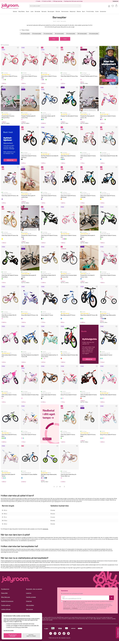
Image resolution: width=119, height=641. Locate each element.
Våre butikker (30, 605)
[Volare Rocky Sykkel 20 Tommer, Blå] (81, 318)
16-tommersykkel (59, 33)
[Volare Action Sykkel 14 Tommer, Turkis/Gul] (81, 199)
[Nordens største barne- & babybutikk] (10, 5)
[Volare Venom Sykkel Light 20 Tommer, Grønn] (43, 119)
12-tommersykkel (36, 33)
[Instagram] (55, 633)
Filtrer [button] (53, 39)
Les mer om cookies (9, 630)
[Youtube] (59, 633)
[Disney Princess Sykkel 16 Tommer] (102, 398)
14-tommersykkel (48, 33)
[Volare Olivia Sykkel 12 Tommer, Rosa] (21, 398)
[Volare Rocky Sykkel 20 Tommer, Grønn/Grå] (82, 318)
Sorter (65, 39)
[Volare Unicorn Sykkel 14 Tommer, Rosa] (41, 79)
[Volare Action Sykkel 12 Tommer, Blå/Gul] (100, 199)
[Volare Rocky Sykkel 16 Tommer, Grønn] (61, 159)
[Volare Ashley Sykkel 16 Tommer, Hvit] (2, 358)
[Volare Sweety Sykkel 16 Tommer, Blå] (100, 159)
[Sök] (79, 6)
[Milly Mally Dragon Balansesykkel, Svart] (105, 318)
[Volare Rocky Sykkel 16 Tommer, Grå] (64, 159)
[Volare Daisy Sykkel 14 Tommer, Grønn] (61, 438)
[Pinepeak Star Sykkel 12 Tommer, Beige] (81, 438)
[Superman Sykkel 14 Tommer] (43, 318)
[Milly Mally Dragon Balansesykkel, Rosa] (100, 318)
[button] (112, 6)
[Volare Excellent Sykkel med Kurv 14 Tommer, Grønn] (41, 358)
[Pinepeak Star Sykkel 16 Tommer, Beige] (82, 119)
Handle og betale (31, 597)
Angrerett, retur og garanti (34, 589)
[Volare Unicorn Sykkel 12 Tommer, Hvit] (23, 79)
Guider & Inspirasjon (7, 601)
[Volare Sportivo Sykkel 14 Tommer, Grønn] (100, 239)
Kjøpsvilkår (4, 593)
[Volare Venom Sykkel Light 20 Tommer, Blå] (41, 119)
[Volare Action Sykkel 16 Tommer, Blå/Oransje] (61, 199)
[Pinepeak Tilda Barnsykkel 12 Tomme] (81, 79)
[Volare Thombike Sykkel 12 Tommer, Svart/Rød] (81, 398)
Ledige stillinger (6, 609)
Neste (64, 487)
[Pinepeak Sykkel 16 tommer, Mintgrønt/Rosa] (2, 119)
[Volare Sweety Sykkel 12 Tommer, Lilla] (41, 199)
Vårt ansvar (29, 609)
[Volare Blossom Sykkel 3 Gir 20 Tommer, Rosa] (2, 318)
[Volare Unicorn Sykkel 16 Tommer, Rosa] (3, 79)
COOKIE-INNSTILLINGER (31, 635)
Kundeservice (115, 1)
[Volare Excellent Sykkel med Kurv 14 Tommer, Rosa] (44, 358)
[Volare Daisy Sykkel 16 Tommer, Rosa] (61, 79)
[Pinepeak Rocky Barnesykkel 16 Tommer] (21, 278)
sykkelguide (45, 529)
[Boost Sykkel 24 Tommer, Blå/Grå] (21, 477)
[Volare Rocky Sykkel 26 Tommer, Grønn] (2, 438)
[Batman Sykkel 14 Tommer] (41, 318)
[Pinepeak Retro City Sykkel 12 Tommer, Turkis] (81, 278)
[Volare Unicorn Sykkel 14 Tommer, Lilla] (43, 79)
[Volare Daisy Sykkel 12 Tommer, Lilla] (2, 199)
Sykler (58, 21)
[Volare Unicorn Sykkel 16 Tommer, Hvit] (2, 79)
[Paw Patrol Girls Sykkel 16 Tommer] (100, 398)
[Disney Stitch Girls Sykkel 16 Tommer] (103, 398)
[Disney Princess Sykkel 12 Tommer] (61, 398)
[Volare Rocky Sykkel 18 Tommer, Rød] (61, 358)
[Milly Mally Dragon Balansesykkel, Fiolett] (102, 318)
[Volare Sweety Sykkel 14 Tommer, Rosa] (81, 159)
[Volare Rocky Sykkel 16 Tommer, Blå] (62, 159)
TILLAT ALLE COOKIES (13, 635)
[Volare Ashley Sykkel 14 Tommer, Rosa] (2, 398)
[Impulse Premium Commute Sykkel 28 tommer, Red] (61, 278)
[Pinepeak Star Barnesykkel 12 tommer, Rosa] (21, 199)
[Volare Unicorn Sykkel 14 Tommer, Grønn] (46, 79)
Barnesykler (63, 21)
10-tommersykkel (25, 33)
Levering (28, 593)
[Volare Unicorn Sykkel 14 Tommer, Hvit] (44, 79)
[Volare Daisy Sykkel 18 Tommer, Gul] (2, 239)
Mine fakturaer (5, 597)
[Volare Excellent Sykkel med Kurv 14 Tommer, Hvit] (43, 358)
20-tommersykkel (82, 33)
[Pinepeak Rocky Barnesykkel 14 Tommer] (81, 239)
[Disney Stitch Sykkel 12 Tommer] (62, 398)
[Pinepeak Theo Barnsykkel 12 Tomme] (61, 119)
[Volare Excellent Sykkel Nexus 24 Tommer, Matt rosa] (61, 477)
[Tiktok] (64, 633)
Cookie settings (5, 605)
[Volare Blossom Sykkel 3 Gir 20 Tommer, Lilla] (41, 278)
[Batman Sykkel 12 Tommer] (100, 358)
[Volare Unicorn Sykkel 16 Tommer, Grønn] (5, 79)
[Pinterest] (68, 633)
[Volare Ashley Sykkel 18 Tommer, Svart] (41, 398)
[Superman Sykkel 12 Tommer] (102, 358)
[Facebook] (50, 633)
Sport (54, 21)
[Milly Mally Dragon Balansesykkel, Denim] (103, 318)
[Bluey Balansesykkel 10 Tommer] (61, 318)
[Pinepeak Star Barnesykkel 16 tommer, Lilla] (81, 119)
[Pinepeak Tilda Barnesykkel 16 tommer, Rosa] (21, 119)
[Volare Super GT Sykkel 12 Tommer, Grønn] (41, 239)
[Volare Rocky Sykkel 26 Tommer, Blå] (5, 438)
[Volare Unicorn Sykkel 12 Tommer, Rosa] (21, 79)
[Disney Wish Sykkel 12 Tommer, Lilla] (21, 318)
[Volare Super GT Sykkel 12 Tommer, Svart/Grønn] (2, 278)
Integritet (29, 601)
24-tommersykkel (93, 33)
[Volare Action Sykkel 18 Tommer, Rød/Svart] (21, 159)
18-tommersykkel (70, 33)
